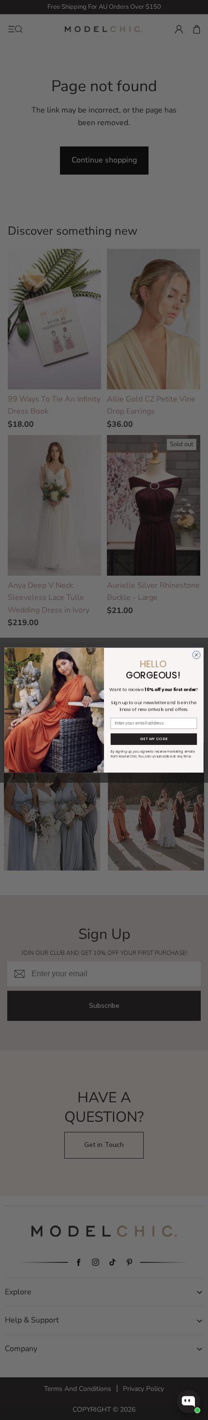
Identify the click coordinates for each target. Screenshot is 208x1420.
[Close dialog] (196, 655)
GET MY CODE (154, 739)
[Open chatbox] (188, 1401)
